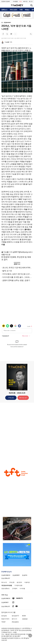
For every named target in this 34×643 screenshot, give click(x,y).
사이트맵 (22, 588)
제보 (20, 1)
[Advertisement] (17, 433)
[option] (17, 15)
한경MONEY (7, 22)
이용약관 (27, 582)
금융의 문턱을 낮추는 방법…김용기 (16, 280)
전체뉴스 (4, 10)
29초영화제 (15, 622)
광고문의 (19, 582)
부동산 (27, 10)
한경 (5, 575)
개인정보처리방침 (6, 585)
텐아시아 (14, 619)
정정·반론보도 (5, 588)
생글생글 (24, 619)
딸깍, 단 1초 (7, 271)
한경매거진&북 (5, 1)
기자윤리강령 (18, 585)
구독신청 (11, 398)
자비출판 (15, 1)
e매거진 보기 (23, 398)
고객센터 (14, 588)
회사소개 (4, 582)
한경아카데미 (5, 619)
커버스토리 (13, 10)
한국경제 (4, 616)
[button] (30, 1)
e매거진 (25, 1)
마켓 (21, 10)
